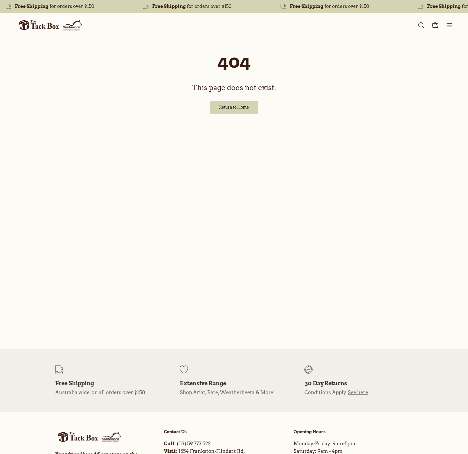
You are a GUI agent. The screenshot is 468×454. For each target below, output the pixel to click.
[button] (421, 25)
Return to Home (234, 107)
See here (358, 392)
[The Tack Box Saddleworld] (50, 25)
